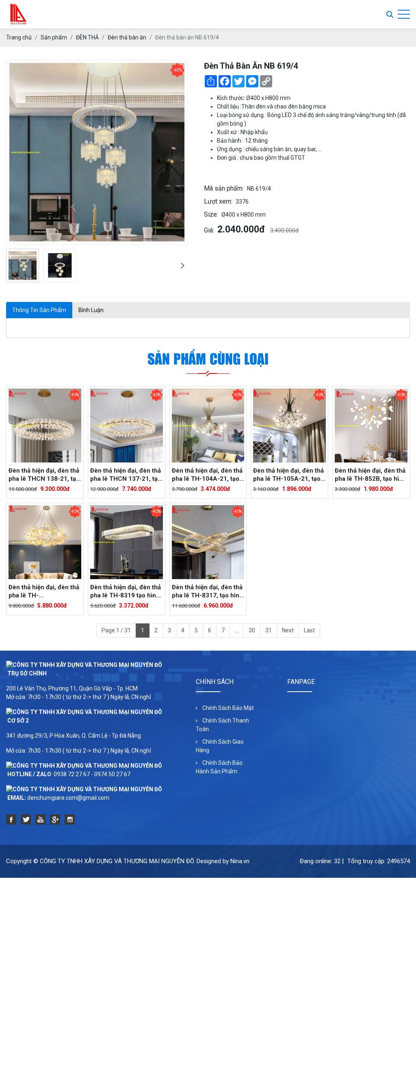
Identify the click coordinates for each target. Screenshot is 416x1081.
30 (252, 630)
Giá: (209, 230)
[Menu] (404, 14)
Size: (211, 214)
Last (309, 630)
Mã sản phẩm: (224, 188)
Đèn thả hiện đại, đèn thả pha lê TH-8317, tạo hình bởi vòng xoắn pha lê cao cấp (207, 591)
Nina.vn (239, 861)
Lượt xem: (218, 201)
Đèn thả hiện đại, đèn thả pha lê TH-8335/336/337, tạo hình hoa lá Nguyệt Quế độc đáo (44, 591)
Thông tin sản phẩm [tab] (39, 310)
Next (288, 630)
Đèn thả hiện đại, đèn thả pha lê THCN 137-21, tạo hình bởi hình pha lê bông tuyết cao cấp (125, 475)
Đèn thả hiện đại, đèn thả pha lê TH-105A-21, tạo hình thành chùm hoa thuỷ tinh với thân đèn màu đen (288, 475)
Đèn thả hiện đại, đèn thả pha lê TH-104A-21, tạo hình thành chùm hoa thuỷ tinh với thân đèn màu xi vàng (207, 475)
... (236, 630)
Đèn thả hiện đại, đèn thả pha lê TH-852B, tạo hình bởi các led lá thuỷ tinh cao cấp (370, 475)
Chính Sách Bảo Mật (228, 708)
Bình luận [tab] (91, 310)
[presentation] (11, 265)
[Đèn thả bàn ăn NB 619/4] (22, 265)
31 (268, 630)
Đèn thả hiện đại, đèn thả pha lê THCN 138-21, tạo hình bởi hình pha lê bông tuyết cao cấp (44, 475)
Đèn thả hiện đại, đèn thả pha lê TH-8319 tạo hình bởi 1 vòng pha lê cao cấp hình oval (125, 591)
